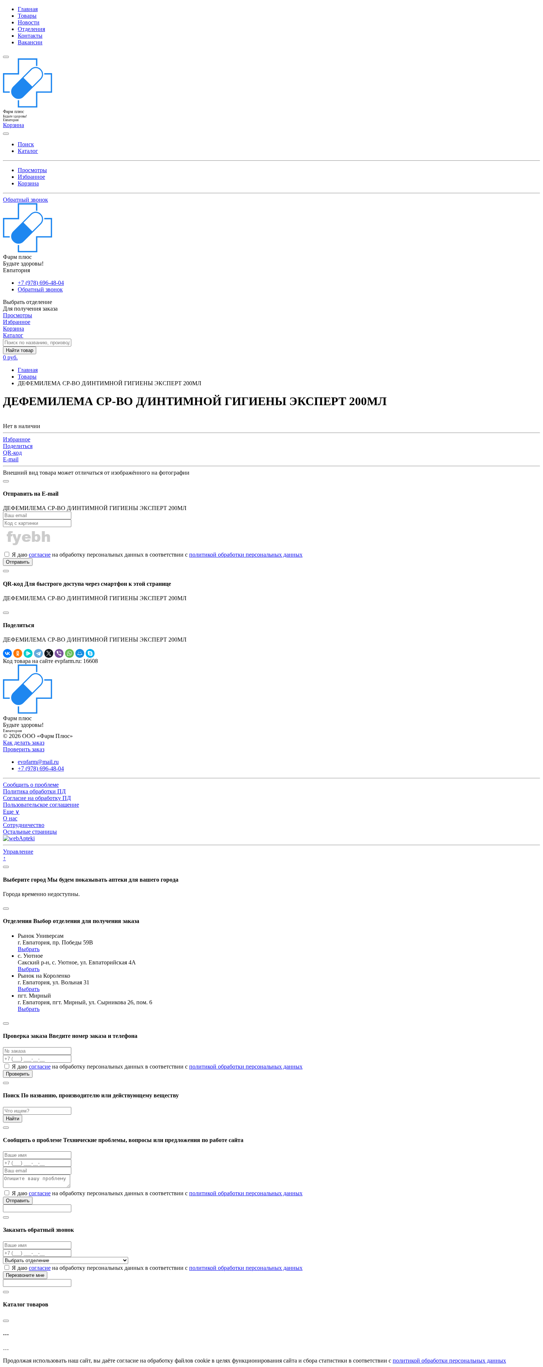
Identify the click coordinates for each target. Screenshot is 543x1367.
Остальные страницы (30, 831)
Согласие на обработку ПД (37, 798)
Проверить (18, 1074)
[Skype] (90, 653)
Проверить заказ (23, 749)
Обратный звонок (25, 199)
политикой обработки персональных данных (246, 554)
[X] (48, 653)
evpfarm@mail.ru (38, 762)
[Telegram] (38, 653)
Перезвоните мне (25, 1275)
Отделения (31, 29)
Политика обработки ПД (34, 791)
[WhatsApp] (69, 653)
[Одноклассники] (17, 653)
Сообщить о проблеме (31, 785)
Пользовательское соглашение (41, 805)
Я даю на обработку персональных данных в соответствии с (156, 554)
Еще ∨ (11, 812)
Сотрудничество (23, 825)
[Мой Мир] (79, 653)
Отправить (18, 562)
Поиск (26, 144)
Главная (28, 9)
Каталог (28, 151)
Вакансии (30, 42)
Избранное (31, 177)
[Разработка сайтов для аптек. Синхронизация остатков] (19, 838)
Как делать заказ (23, 742)
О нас (10, 818)
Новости (29, 22)
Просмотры (32, 170)
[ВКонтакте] (7, 653)
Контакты (30, 36)
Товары (27, 16)
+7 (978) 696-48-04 (41, 283)
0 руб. (10, 357)
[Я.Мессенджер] (28, 653)
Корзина (28, 183)
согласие (40, 554)
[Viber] (59, 653)
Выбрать (29, 949)
